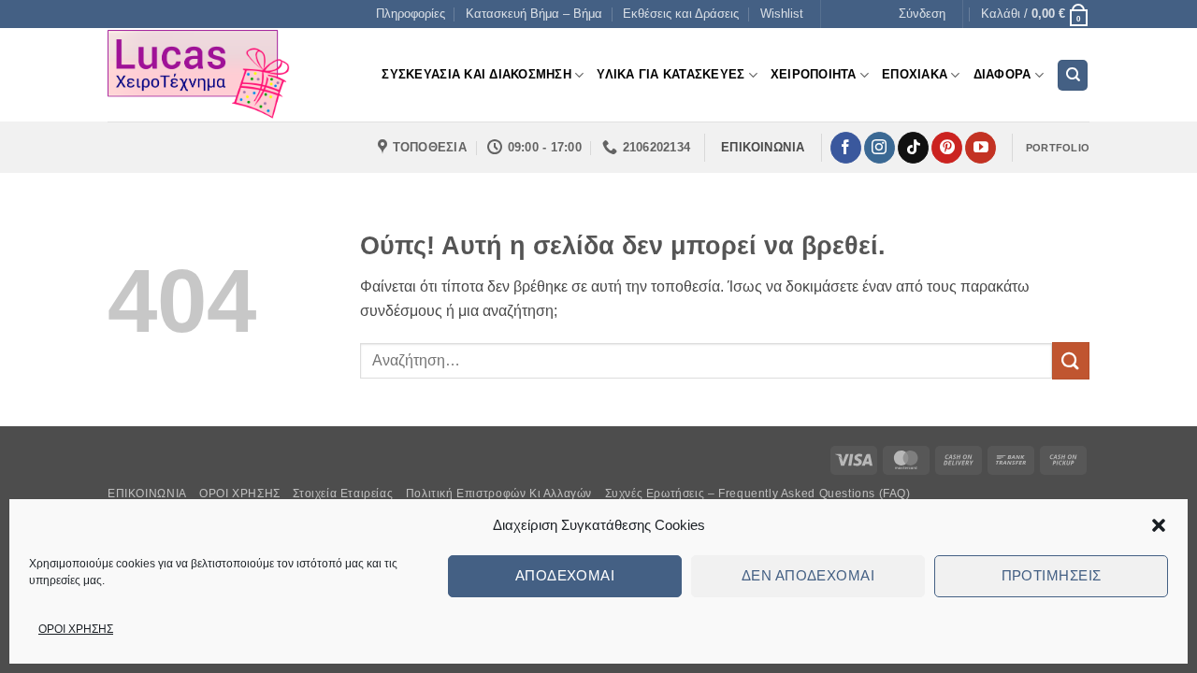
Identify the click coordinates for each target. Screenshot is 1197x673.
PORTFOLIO (1057, 147)
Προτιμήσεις (1052, 575)
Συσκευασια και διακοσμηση (476, 74)
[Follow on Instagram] (879, 148)
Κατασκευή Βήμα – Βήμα (534, 14)
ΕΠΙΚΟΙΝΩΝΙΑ (147, 493)
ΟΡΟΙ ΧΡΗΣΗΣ (75, 629)
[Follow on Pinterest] (946, 148)
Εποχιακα (914, 74)
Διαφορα (1002, 74)
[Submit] (1070, 360)
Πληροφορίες (410, 14)
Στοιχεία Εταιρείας (343, 493)
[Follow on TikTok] (913, 148)
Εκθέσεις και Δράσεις (681, 14)
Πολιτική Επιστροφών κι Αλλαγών (499, 493)
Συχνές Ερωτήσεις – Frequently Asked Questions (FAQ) (758, 493)
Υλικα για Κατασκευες (670, 74)
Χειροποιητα (814, 74)
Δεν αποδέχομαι (808, 575)
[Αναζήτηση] (1073, 75)
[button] (1158, 525)
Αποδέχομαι (565, 575)
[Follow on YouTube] (980, 148)
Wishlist (781, 14)
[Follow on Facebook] (845, 148)
